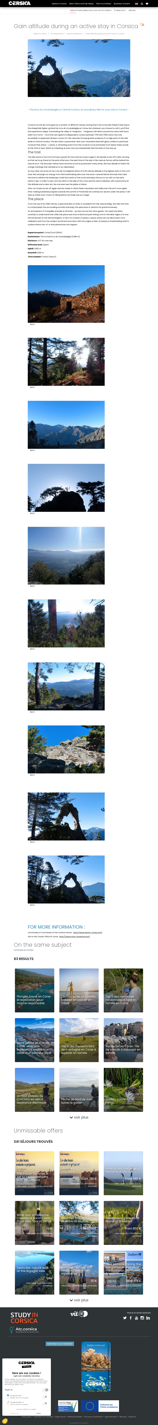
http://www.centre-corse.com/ (87, 932)
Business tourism (122, 3)
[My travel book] (147, 3)
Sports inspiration (74, 33)
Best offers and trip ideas (81, 3)
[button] (142, 3)
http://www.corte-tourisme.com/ (74, 936)
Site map (122, 1417)
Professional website (74, 1417)
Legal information (111, 1417)
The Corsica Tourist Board (93, 1417)
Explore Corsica (59, 3)
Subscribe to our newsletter (60, 1343)
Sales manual (60, 1417)
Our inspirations (57, 33)
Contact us (132, 1417)
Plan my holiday (103, 3)
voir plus (80, 1117)
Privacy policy (27, 1417)
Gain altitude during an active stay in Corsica (105, 33)
